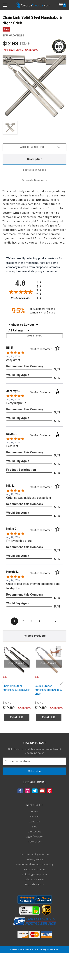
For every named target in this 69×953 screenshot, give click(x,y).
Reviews (34, 816)
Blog (34, 826)
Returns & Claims (34, 869)
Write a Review (34, 336)
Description (34, 159)
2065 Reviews (22, 298)
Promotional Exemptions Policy (34, 864)
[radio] (40, 282)
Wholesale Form (34, 879)
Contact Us (34, 831)
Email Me (16, 717)
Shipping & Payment (34, 874)
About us (34, 821)
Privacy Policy (34, 859)
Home (34, 811)
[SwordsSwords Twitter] (34, 790)
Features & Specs (34, 169)
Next (62, 682)
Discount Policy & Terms (34, 854)
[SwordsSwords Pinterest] (49, 790)
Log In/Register (34, 836)
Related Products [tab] (35, 635)
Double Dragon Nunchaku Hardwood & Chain (48, 689)
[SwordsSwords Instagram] (27, 790)
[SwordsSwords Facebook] (19, 790)
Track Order (35, 841)
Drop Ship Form (34, 884)
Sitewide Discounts (34, 180)
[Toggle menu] (5, 5)
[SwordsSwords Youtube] (42, 790)
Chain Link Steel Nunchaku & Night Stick (16, 687)
